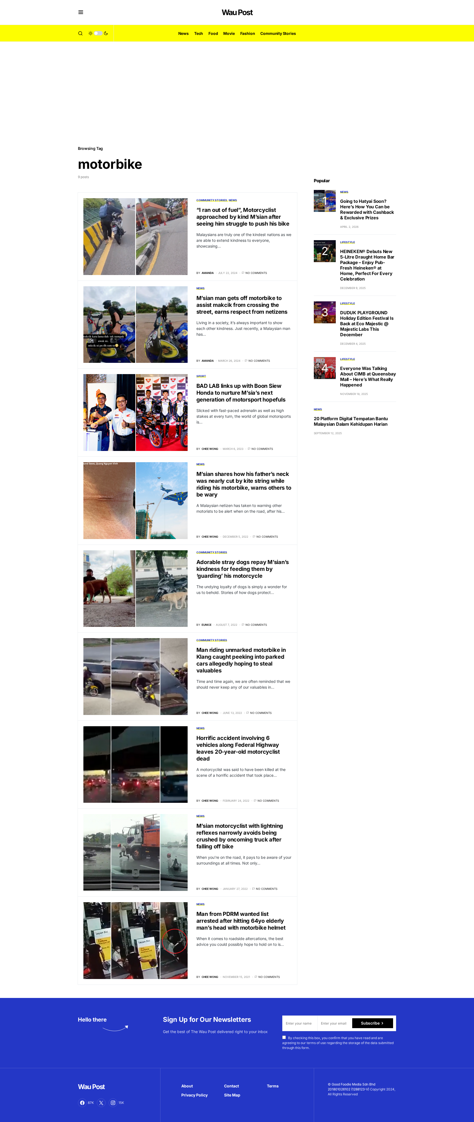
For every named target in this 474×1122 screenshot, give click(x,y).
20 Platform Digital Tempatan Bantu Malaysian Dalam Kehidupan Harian (351, 421)
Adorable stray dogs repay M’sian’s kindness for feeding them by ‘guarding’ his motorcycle (242, 569)
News (233, 200)
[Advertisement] (237, 93)
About (187, 1086)
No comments (256, 272)
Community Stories (211, 200)
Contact (231, 1086)
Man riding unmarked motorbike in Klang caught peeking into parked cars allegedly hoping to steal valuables (241, 660)
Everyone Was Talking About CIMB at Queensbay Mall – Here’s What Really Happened (368, 377)
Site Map (232, 1095)
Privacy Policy (194, 1095)
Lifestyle (347, 242)
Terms (273, 1086)
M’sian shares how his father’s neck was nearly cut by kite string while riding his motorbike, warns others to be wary (243, 484)
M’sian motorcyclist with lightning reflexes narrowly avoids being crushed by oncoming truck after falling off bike (239, 836)
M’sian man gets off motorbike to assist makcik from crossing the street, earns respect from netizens (241, 305)
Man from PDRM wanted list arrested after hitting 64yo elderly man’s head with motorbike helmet (241, 921)
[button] (81, 12)
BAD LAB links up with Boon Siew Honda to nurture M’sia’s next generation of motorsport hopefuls (241, 393)
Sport (201, 376)
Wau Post (237, 12)
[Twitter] (101, 1102)
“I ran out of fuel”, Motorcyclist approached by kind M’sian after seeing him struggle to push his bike (242, 217)
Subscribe (370, 1023)
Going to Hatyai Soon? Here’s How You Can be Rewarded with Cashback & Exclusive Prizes (367, 209)
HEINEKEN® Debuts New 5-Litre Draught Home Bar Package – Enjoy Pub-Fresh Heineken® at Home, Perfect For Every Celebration (367, 265)
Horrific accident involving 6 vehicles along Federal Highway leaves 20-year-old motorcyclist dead (238, 748)
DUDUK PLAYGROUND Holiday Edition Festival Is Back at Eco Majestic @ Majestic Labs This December (367, 323)
